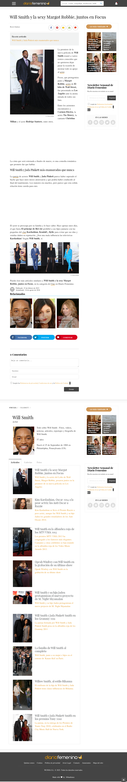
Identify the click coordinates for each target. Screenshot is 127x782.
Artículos (15, 462)
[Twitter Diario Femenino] (107, 122)
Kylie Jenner (40, 322)
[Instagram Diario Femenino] (101, 122)
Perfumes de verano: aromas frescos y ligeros (108, 45)
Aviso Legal (67, 763)
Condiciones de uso (45, 383)
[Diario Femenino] (36, 4)
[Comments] (75, 27)
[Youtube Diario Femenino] (113, 122)
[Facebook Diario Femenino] (90, 122)
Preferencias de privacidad (29, 383)
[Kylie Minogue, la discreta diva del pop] (68, 327)
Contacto (76, 763)
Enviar (71, 389)
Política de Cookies (61, 383)
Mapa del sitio (98, 763)
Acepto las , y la (40, 383)
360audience (70, 777)
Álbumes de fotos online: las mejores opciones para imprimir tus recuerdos (94, 44)
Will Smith (16, 321)
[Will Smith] (21, 327)
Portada (12, 407)
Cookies (39, 763)
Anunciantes (86, 763)
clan (24, 231)
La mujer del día (65, 317)
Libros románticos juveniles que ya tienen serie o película (94, 66)
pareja (15, 176)
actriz (68, 83)
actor (62, 71)
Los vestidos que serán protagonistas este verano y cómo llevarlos (109, 66)
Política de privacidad (52, 763)
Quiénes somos (29, 763)
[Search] (101, 3)
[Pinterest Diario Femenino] (96, 122)
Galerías (28, 462)
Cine (53, 283)
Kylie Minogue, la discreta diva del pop (67, 322)
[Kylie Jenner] (44, 327)
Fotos (39, 462)
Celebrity (16, 317)
